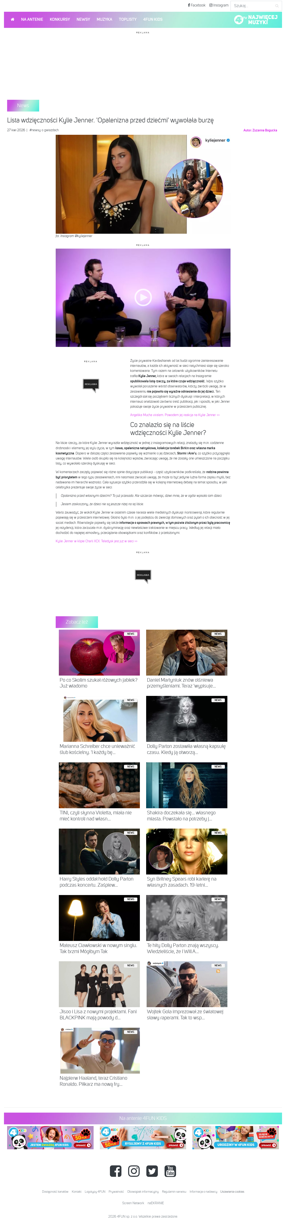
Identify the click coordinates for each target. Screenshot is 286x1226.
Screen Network (133, 1203)
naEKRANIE (156, 1203)
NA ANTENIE (32, 20)
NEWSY (83, 20)
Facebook (198, 5)
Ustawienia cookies (232, 1191)
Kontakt (76, 1191)
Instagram (221, 5)
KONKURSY (60, 20)
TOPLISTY (128, 20)
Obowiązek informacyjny (143, 1191)
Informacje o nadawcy (203, 1191)
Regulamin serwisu (174, 1191)
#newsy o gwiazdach (44, 130)
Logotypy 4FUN (95, 1191)
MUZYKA (104, 20)
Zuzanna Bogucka (265, 130)
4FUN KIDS (152, 20)
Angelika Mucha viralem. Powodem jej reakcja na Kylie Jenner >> (175, 415)
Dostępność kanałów (55, 1191)
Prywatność (116, 1191)
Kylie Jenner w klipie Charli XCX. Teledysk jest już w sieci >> (96, 541)
